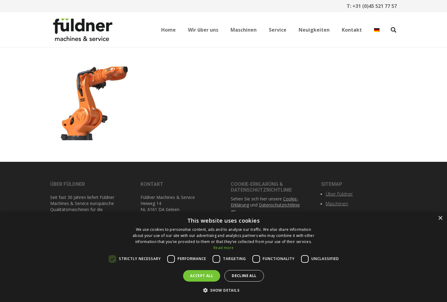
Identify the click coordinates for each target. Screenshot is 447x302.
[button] (223, 30)
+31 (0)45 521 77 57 (374, 6)
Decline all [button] (244, 275)
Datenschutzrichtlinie (279, 205)
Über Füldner (339, 194)
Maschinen (337, 203)
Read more (223, 247)
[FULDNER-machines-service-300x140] (82, 30)
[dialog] (223, 257)
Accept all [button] (201, 275)
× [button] (440, 218)
